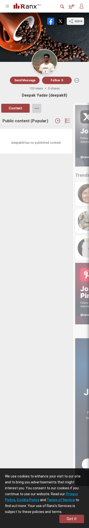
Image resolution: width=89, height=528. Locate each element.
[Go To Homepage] (30, 5)
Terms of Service (61, 500)
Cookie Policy (28, 500)
